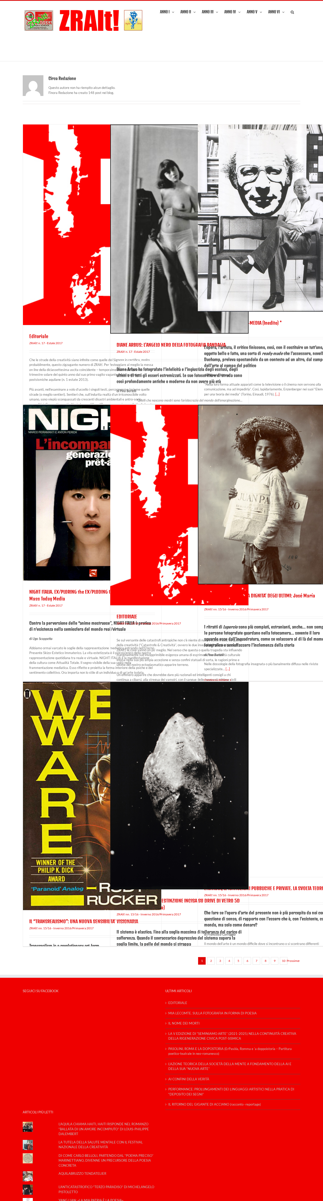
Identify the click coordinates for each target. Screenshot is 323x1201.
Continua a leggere (216, 680)
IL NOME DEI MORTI (184, 1023)
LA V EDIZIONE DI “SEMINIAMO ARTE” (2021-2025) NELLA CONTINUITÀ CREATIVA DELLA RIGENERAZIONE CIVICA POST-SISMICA (232, 1036)
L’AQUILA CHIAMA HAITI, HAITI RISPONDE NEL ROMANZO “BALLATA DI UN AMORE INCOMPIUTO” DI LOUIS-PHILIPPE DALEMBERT (104, 1129)
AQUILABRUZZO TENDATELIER (82, 1173)
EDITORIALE (127, 616)
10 (283, 961)
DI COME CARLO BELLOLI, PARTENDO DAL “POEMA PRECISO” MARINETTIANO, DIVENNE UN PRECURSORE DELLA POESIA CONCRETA (106, 1160)
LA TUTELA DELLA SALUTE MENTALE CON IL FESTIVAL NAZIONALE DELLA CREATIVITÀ (101, 1144)
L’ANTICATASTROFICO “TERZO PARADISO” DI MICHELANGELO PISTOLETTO (106, 1189)
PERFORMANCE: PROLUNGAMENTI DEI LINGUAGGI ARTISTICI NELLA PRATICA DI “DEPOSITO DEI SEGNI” (231, 1091)
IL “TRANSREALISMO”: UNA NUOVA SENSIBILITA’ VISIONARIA (83, 921)
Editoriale (38, 336)
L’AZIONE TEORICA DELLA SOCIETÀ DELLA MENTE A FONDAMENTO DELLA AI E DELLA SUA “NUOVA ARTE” (229, 1066)
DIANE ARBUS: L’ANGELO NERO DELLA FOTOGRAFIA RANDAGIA (171, 345)
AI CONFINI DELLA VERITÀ (188, 1079)
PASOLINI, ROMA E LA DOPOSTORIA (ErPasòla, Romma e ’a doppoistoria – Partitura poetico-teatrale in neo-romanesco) (230, 1051)
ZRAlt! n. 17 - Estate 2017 (46, 343)
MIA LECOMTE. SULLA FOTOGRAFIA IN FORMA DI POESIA (212, 1013)
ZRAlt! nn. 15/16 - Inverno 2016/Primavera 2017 (149, 623)
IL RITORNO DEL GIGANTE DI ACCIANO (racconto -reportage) (214, 1104)
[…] (277, 394)
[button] (292, 11)
